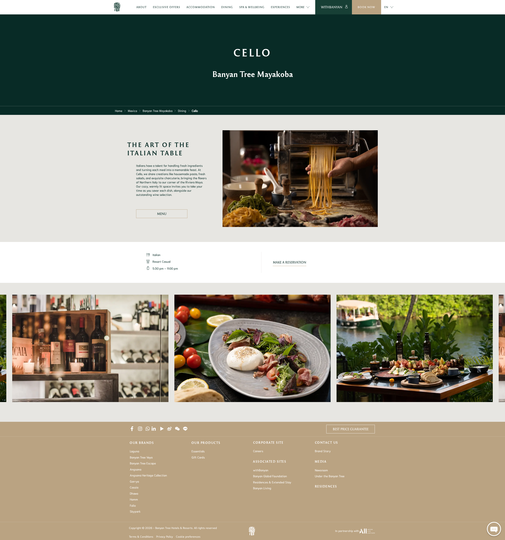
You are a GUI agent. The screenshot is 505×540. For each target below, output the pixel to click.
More (300, 7)
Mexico (132, 110)
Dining (182, 110)
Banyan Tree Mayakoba (157, 110)
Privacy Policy (164, 536)
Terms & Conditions (141, 536)
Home (118, 110)
